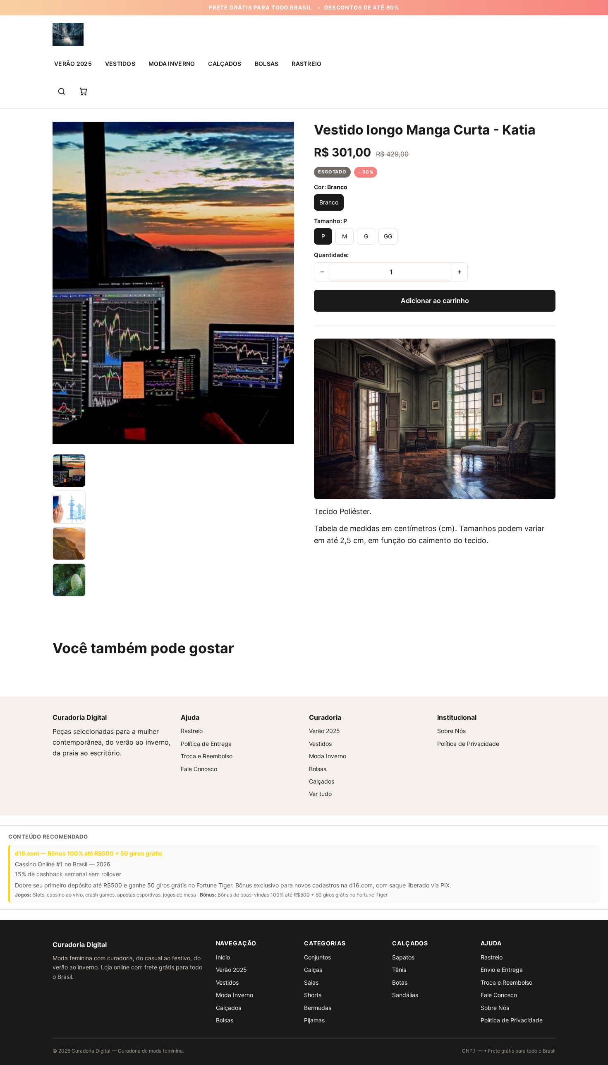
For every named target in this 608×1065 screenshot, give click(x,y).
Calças (313, 969)
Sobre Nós (451, 730)
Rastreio (306, 63)
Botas (399, 982)
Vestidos (120, 63)
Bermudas (317, 1007)
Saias (311, 982)
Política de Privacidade (468, 743)
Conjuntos (317, 957)
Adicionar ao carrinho (435, 300)
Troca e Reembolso (206, 756)
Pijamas (314, 1020)
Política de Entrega (206, 743)
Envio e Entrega (502, 969)
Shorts (312, 994)
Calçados (224, 63)
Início (223, 957)
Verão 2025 (73, 63)
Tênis (399, 969)
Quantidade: (331, 254)
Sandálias (405, 994)
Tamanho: (330, 220)
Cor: (330, 186)
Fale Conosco (199, 768)
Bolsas (267, 63)
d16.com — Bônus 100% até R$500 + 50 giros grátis (88, 853)
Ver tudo (320, 793)
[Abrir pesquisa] (62, 91)
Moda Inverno (171, 63)
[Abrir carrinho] (83, 91)
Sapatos (403, 957)
